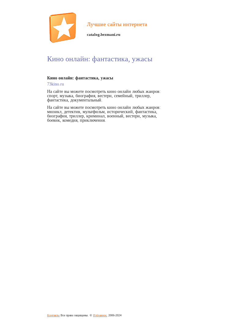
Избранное (99, 315)
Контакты (53, 315)
